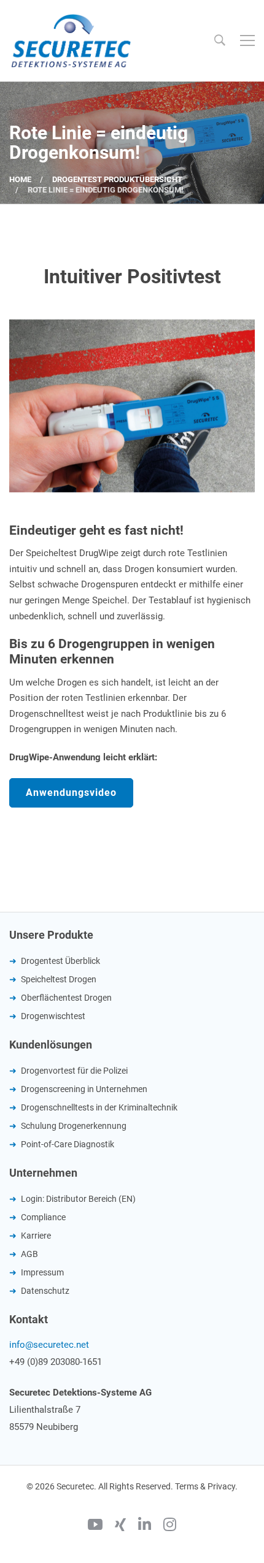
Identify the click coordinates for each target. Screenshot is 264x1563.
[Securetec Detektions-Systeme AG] (70, 40)
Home (20, 179)
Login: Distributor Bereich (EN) (78, 1199)
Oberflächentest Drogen (66, 998)
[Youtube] (95, 1526)
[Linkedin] (144, 1526)
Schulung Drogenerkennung (73, 1126)
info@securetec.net (49, 1344)
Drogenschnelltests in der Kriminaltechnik (99, 1107)
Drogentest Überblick (60, 961)
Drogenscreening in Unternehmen (84, 1089)
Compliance (43, 1217)
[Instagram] (169, 1526)
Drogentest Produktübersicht (117, 179)
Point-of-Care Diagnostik (67, 1144)
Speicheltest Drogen (58, 979)
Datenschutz (45, 1291)
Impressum (42, 1272)
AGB (29, 1254)
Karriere (36, 1235)
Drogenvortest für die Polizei (74, 1071)
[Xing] (120, 1526)
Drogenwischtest (53, 1016)
